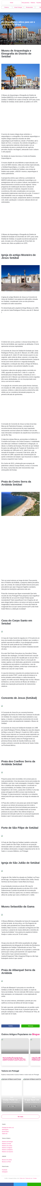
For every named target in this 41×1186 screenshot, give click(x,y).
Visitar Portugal (18, 7)
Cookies (35, 1178)
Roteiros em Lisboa (7, 1145)
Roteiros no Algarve (7, 1147)
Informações (5, 1129)
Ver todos (11, 1094)
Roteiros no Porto (6, 1143)
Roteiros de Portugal (7, 1141)
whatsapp (34, 1184)
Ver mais (20, 1116)
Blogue (36, 1034)
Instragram (5, 1171)
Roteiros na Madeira (7, 1149)
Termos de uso (29, 1178)
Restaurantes (29, 7)
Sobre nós (4, 1133)
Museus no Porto (6, 1161)
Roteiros (33, 2)
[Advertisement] (20, 118)
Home (11, 2)
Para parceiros (25, 2)
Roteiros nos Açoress (7, 1151)
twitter (20, 1184)
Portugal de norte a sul (8, 1127)
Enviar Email (5, 1131)
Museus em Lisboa (7, 1159)
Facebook (4, 1169)
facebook (7, 1184)
